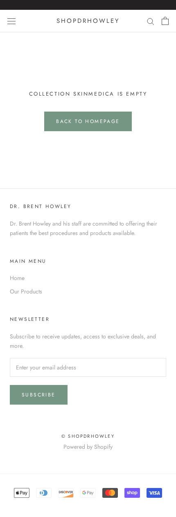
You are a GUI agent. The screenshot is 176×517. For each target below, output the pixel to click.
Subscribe (39, 394)
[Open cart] (165, 21)
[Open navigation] (11, 21)
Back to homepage (88, 121)
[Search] (150, 21)
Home (17, 278)
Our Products (26, 291)
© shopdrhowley (88, 436)
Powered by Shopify (88, 447)
